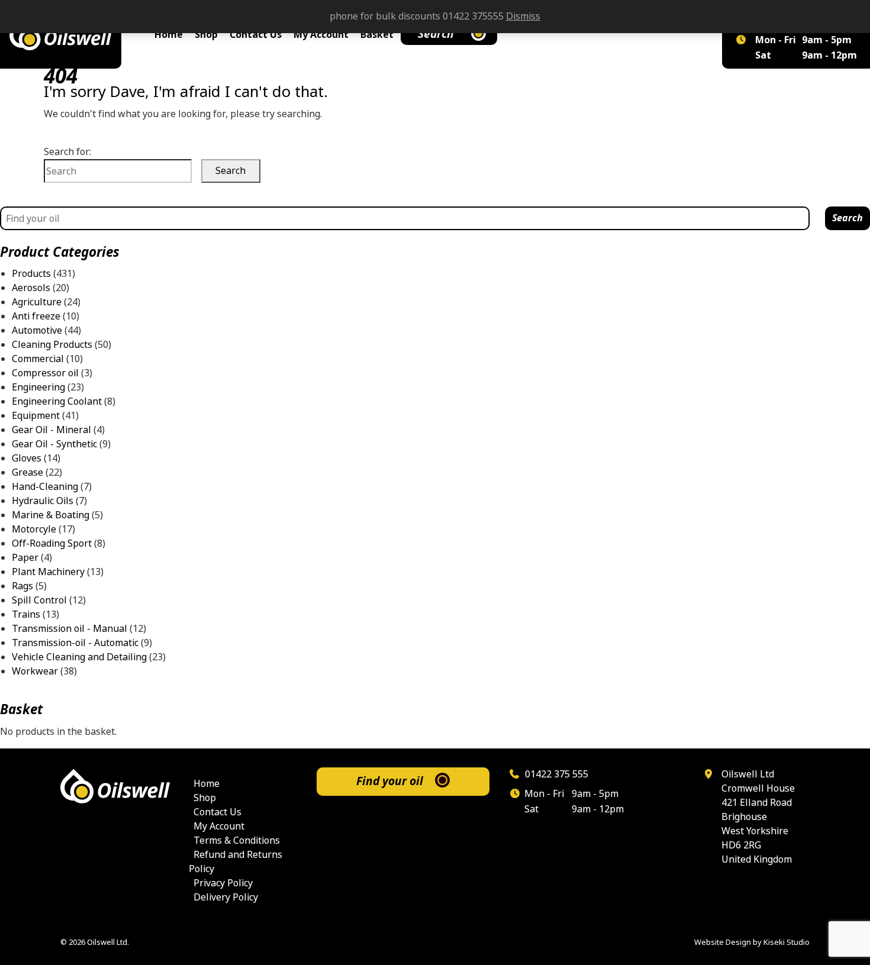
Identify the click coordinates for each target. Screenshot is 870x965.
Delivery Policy (226, 897)
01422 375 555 (555, 774)
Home (168, 34)
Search (436, 34)
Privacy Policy (223, 883)
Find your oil (389, 781)
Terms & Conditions (237, 840)
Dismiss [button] (523, 16)
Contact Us (256, 34)
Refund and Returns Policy (235, 862)
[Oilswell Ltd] (60, 34)
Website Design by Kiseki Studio (752, 942)
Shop (206, 34)
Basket (377, 34)
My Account (321, 34)
